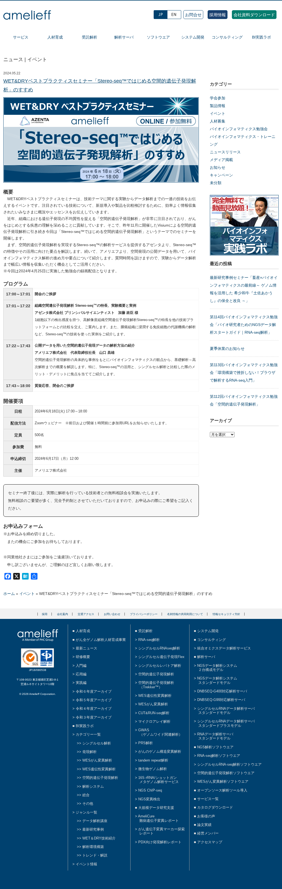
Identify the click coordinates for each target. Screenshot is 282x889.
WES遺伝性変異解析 (99, 769)
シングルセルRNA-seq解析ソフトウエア (229, 764)
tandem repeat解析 (153, 760)
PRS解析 (145, 743)
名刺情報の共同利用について (185, 614)
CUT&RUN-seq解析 (153, 713)
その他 (87, 803)
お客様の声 (206, 816)
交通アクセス (86, 614)
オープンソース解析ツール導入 (222, 790)
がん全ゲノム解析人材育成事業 (101, 640)
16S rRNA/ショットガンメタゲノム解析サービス (158, 780)
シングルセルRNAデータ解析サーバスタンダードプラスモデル (226, 723)
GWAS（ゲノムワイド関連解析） (160, 732)
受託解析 (89, 37)
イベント (217, 113)
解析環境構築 (93, 847)
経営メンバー (208, 833)
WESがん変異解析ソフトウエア (222, 781)
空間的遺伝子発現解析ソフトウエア (225, 773)
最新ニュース (86, 648)
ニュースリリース (225, 152)
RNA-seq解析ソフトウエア (218, 756)
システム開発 (192, 37)
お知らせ (217, 167)
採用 (44, 614)
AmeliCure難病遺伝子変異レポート (158, 818)
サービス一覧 (208, 799)
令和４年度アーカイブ (94, 708)
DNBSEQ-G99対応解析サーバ (221, 700)
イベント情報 (86, 864)
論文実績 (204, 825)
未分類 (215, 183)
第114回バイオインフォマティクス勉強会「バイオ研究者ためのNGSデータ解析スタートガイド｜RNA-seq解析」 (244, 325)
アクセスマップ (209, 842)
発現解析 (89, 752)
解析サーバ (124, 37)
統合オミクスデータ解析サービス (224, 648)
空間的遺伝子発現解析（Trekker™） (156, 685)
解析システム (93, 786)
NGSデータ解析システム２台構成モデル (217, 668)
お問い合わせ (112, 614)
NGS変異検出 (149, 799)
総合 (86, 795)
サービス (20, 37)
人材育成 (55, 37)
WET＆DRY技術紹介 (99, 838)
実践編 (81, 683)
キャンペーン (221, 175)
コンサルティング (227, 37)
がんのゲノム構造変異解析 (159, 751)
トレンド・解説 (94, 855)
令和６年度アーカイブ (94, 691)
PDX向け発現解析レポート (159, 842)
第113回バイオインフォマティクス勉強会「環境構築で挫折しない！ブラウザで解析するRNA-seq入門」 (244, 372)
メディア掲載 (221, 159)
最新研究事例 (93, 829)
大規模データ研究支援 (156, 808)
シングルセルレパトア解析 (159, 666)
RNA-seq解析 (149, 640)
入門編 (81, 666)
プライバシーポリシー (144, 614)
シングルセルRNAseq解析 (159, 648)
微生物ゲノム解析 (152, 769)
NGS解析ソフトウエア (215, 747)
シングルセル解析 (96, 743)
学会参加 (217, 98)
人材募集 (217, 121)
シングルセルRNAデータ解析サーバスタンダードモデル (226, 710)
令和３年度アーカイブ (94, 717)
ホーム (9, 593)
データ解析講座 (94, 821)
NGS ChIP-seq (150, 790)
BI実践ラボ (261, 37)
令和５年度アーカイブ (94, 700)
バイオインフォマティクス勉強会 (239, 129)
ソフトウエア (158, 37)
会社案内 (62, 614)
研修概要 (83, 657)
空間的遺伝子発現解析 (100, 778)
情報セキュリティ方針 (226, 614)
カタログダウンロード (215, 807)
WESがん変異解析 (97, 760)
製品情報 (217, 106)
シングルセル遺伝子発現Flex (161, 657)
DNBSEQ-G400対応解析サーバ (222, 691)
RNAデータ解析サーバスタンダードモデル (215, 736)
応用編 (81, 674)
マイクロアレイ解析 (154, 721)
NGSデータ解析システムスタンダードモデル (217, 680)
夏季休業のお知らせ (227, 348)
